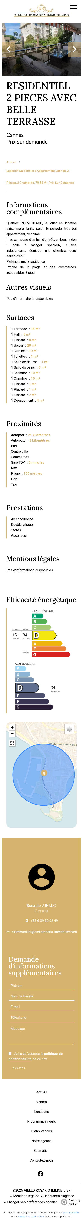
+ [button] (12, 727)
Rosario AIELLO (41, 905)
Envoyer (19, 1068)
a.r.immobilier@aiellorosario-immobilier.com (44, 932)
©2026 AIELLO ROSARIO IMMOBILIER (41, 1190)
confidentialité (71, 1212)
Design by (74, 1202)
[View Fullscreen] (12, 743)
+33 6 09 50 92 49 (44, 921)
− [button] (12, 733)
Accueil (11, 162)
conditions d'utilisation (31, 1216)
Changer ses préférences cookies (32, 1202)
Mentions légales (26, 1196)
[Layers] (69, 729)
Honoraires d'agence (58, 1196)
